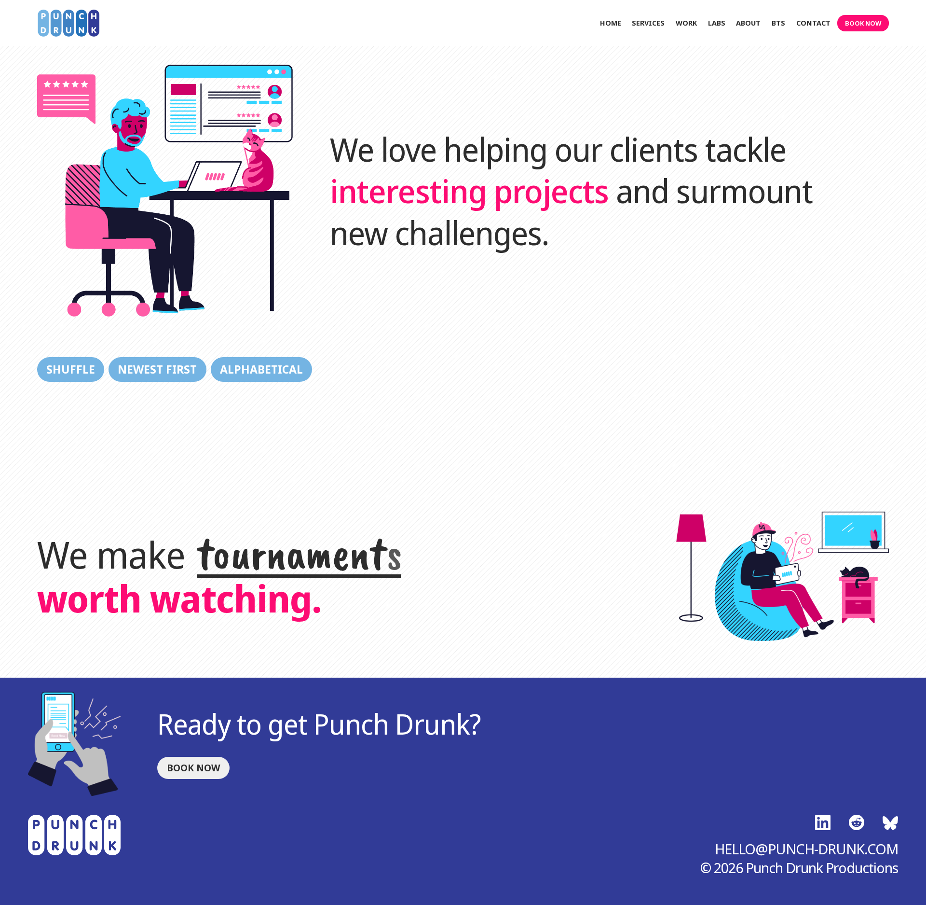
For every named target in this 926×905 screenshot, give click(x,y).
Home (610, 23)
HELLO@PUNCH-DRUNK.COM (806, 848)
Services (648, 23)
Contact (813, 23)
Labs (716, 23)
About (748, 23)
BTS (778, 23)
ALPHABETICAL (261, 369)
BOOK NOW (863, 23)
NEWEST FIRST (157, 369)
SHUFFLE (70, 369)
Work (686, 23)
